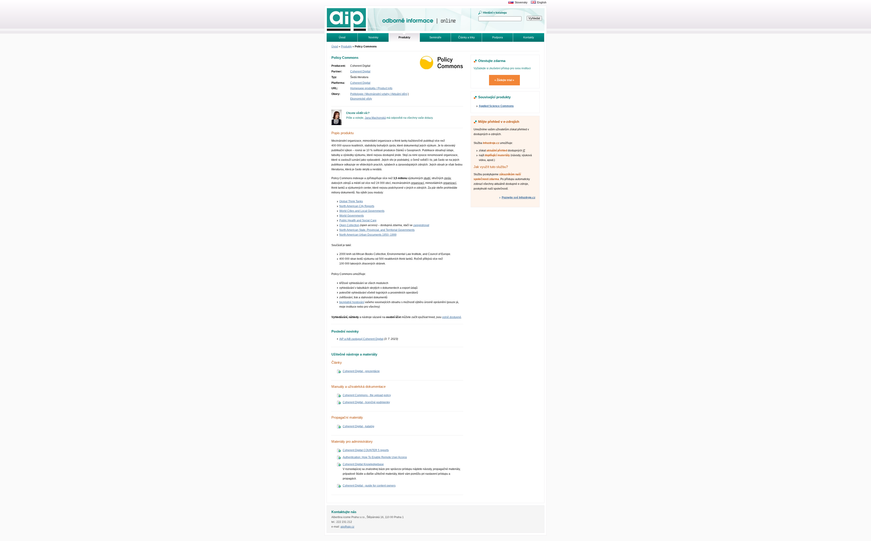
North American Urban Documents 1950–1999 (367, 234)
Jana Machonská (375, 117)
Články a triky (466, 37)
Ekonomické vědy (361, 98)
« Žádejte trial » (504, 80)
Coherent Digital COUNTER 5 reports (366, 450)
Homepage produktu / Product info (371, 88)
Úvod (342, 37)
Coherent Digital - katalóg (358, 426)
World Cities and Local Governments (361, 210)
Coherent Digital (360, 71)
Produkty (346, 46)
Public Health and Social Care (358, 220)
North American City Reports (356, 206)
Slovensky (521, 2)
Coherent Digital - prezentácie (361, 371)
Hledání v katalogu (495, 12)
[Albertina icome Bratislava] (510, 2)
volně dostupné (451, 317)
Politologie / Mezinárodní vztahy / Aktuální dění (378, 94)
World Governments (351, 215)
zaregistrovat (421, 225)
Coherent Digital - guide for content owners (369, 485)
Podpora (497, 37)
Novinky (373, 37)
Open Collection (349, 225)
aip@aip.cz (347, 526)
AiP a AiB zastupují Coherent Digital (361, 339)
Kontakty (528, 37)
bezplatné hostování (351, 302)
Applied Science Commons (496, 106)
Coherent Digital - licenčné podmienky (366, 402)
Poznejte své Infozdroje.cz (518, 197)
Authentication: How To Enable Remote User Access (375, 457)
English (541, 2)
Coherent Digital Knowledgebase (363, 464)
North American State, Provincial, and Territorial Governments (377, 230)
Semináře (435, 37)
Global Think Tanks (351, 201)
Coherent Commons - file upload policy (367, 395)
